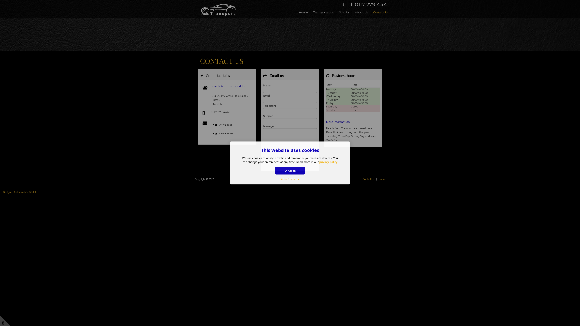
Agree (291, 171)
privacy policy (328, 162)
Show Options (289, 179)
